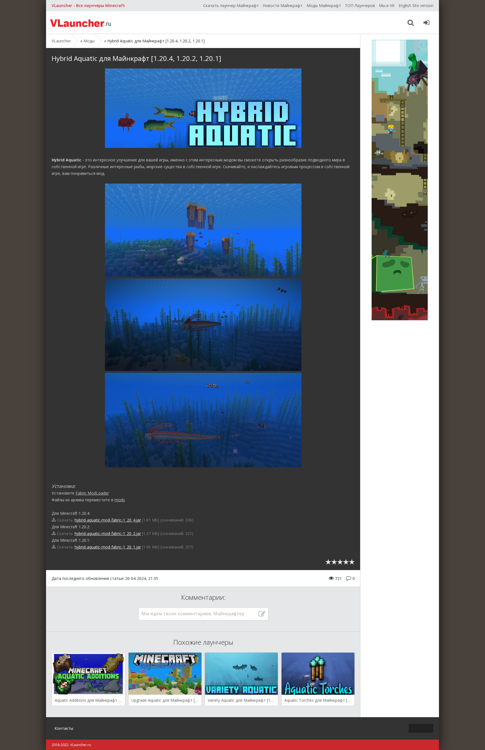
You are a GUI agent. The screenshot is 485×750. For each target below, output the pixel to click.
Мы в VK (387, 5)
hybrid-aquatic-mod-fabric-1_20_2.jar (108, 533)
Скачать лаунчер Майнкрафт (231, 5)
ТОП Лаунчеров (360, 5)
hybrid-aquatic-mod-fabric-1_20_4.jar (108, 520)
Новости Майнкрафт (283, 5)
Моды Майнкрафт (323, 5)
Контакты (63, 728)
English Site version (416, 5)
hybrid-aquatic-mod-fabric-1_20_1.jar (108, 547)
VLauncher (81, 22)
